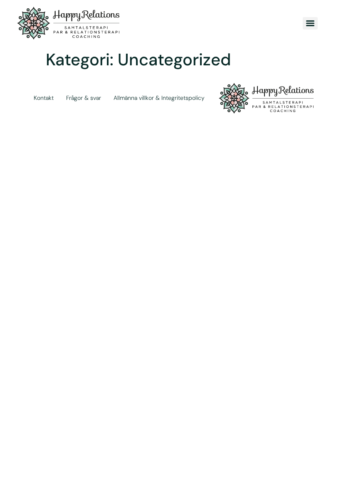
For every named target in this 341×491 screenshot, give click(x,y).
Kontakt (44, 98)
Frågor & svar (83, 98)
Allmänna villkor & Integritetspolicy (159, 98)
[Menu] (310, 23)
